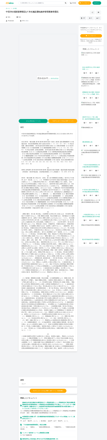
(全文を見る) (54, 78)
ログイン (96, 3)
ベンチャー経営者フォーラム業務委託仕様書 (35, 433)
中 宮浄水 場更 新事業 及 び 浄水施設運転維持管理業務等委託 (91, 191)
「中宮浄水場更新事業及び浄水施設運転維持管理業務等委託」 (91, 166)
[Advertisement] (10, 50)
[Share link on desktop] (92, 12)
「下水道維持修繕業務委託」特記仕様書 (34, 424)
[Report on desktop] (98, 12)
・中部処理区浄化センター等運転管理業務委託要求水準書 (91, 215)
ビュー (24, 384)
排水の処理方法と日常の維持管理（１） (91, 68)
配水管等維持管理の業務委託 (91, 239)
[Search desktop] (66, 3)
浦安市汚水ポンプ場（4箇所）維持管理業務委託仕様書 (91, 118)
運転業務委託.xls (87, 142)
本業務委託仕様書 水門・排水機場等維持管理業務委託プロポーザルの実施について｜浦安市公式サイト (48, 417)
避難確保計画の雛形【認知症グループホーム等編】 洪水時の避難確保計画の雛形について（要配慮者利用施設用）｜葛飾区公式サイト (91, 93)
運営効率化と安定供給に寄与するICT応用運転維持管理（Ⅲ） (40, 439)
